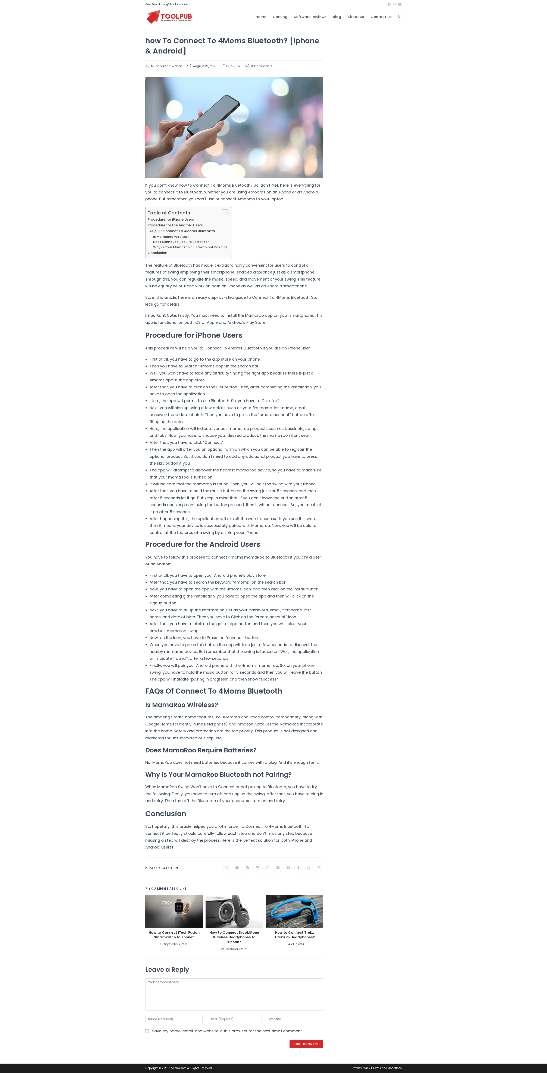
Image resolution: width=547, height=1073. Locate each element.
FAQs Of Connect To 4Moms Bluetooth (181, 231)
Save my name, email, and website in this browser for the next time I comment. (227, 1031)
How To (234, 66)
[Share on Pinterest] (247, 868)
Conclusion (157, 252)
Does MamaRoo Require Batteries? (181, 242)
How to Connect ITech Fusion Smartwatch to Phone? (174, 935)
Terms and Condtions (387, 1068)
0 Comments (261, 66)
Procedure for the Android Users (175, 225)
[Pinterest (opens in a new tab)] (394, 4)
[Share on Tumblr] (298, 868)
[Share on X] (226, 868)
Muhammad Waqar (166, 66)
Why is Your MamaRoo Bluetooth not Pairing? (190, 247)
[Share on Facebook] (237, 868)
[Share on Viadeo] (308, 868)
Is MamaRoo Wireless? (171, 237)
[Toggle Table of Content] (222, 213)
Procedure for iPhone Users (171, 219)
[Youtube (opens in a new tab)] (399, 4)
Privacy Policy (361, 1068)
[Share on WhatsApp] (319, 868)
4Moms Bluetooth (245, 348)
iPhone (234, 286)
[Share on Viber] (267, 868)
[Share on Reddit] (288, 868)
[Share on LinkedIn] (257, 868)
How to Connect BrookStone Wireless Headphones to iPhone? (234, 937)
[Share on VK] (278, 868)
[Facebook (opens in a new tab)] (389, 4)
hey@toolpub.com (175, 4)
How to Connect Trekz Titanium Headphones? (294, 935)
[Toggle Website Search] (400, 17)
